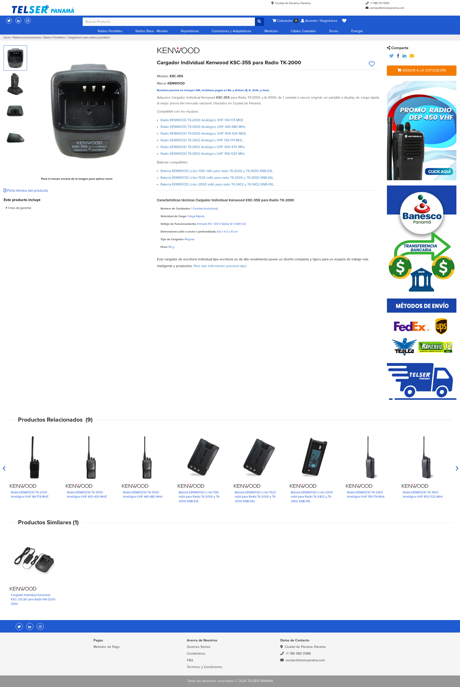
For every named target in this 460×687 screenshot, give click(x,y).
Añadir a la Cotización (423, 70)
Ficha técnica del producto (27, 190)
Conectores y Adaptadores (232, 31)
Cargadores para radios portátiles (89, 37)
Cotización (286, 21)
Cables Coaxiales (303, 31)
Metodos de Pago (106, 647)
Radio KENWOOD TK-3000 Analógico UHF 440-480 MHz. (203, 127)
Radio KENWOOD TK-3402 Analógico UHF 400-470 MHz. (203, 147)
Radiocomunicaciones (27, 37)
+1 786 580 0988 (298, 653)
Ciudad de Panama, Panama (292, 3)
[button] (344, 21)
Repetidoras (190, 31)
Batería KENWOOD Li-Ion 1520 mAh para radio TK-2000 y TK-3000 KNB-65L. (217, 178)
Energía (356, 31)
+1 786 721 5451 (379, 3)
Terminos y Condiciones (204, 667)
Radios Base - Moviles (151, 31)
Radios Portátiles (54, 37)
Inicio (7, 37)
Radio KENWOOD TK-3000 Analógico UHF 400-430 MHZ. (204, 133)
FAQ (190, 660)
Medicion (271, 31)
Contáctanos (196, 653)
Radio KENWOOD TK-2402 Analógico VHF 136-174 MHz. (202, 140)
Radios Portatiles (110, 31)
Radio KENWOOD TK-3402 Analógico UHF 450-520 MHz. (203, 154)
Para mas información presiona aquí (220, 266)
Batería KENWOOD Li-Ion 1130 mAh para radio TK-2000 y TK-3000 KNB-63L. (217, 171)
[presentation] (4, 468)
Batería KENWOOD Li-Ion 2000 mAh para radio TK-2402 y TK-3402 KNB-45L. (217, 184)
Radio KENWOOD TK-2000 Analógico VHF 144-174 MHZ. (202, 120)
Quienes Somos (199, 647)
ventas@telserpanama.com (387, 8)
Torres (333, 31)
